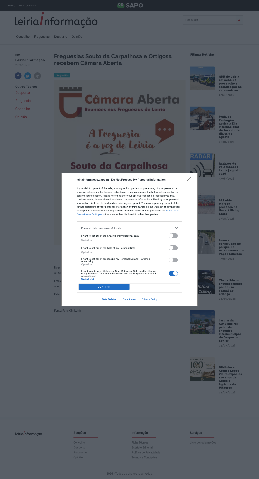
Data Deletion (109, 299)
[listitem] (129, 228)
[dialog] (129, 239)
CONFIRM (104, 286)
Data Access (129, 299)
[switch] (173, 235)
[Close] (190, 180)
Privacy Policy (149, 299)
